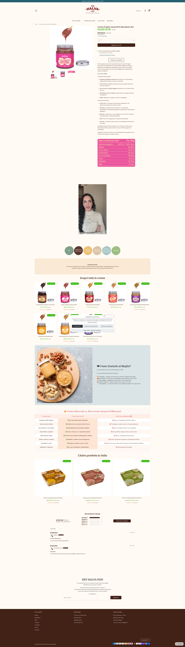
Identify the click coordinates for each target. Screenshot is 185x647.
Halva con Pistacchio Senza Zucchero (131, 498)
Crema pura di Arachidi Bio (116, 304)
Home (36, 24)
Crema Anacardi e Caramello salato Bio (69, 336)
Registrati (116, 597)
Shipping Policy (78, 620)
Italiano (138, 10)
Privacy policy (87, 330)
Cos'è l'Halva (101, 20)
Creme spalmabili (103, 36)
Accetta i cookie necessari (91, 326)
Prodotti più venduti (89, 20)
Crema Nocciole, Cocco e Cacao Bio (92, 336)
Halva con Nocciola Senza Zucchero (92, 498)
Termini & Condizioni (96, 330)
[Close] (108, 316)
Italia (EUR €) (144, 640)
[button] (101, 33)
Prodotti (37, 622)
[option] (71, 48)
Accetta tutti (77, 326)
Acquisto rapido (45, 300)
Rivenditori (110, 20)
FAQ (36, 620)
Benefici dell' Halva (118, 617)
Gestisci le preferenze (106, 326)
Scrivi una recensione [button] (122, 521)
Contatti (37, 629)
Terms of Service (78, 622)
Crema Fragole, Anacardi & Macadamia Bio (48, 24)
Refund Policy (77, 617)
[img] (53, 532)
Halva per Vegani (117, 620)
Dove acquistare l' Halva (119, 615)
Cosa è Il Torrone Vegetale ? (120, 622)
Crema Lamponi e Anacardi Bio (69, 304)
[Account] (145, 10)
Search (36, 615)
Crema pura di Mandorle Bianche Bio (139, 304)
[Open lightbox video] (92, 209)
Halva (36, 627)
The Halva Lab (101, 34)
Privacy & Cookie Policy (80, 615)
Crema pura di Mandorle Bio (45, 336)
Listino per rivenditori (116, 60)
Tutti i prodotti (76, 20)
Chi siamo (37, 625)
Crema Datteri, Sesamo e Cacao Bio (45, 304)
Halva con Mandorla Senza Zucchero (53, 498)
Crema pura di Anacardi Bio (92, 304)
